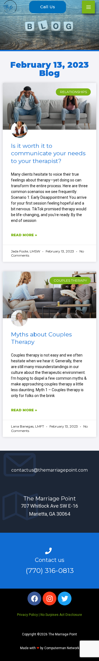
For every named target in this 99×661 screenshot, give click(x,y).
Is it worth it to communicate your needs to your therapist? (48, 153)
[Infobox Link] (49, 465)
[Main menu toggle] (88, 7)
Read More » (24, 235)
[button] (47, 7)
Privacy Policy (27, 615)
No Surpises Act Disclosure (61, 615)
